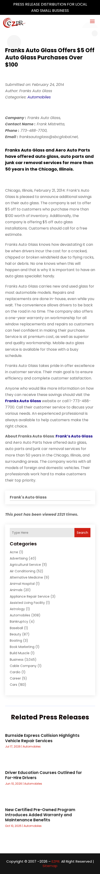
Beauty (15, 634)
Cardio (15, 672)
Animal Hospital (22, 583)
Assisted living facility (27, 602)
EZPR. (56, 861)
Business (16, 659)
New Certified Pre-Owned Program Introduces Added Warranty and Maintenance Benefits (40, 815)
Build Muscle (20, 653)
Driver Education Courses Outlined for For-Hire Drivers (43, 775)
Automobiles (39, 97)
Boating (16, 640)
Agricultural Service (25, 564)
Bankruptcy (19, 621)
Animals (16, 590)
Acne (14, 552)
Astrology (17, 609)
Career (15, 678)
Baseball (16, 628)
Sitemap (50, 865)
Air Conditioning (22, 571)
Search (82, 532)
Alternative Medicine (26, 577)
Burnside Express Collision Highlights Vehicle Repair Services (42, 738)
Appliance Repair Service (30, 596)
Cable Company (23, 666)
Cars (13, 684)
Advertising (19, 558)
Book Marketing (22, 646)
